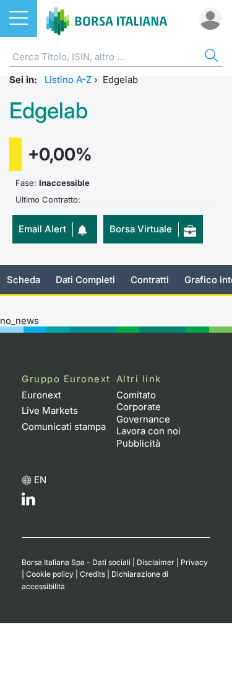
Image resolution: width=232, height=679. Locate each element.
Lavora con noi (148, 431)
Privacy (194, 562)
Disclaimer (155, 562)
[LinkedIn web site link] (28, 502)
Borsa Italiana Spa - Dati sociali (76, 562)
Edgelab (48, 110)
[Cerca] (210, 57)
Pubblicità (138, 443)
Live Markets (50, 410)
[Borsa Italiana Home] (106, 18)
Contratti (150, 280)
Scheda (23, 280)
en (40, 480)
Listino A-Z (68, 79)
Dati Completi (85, 280)
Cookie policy (50, 574)
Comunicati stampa (64, 426)
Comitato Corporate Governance (143, 407)
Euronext (41, 395)
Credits (92, 574)
